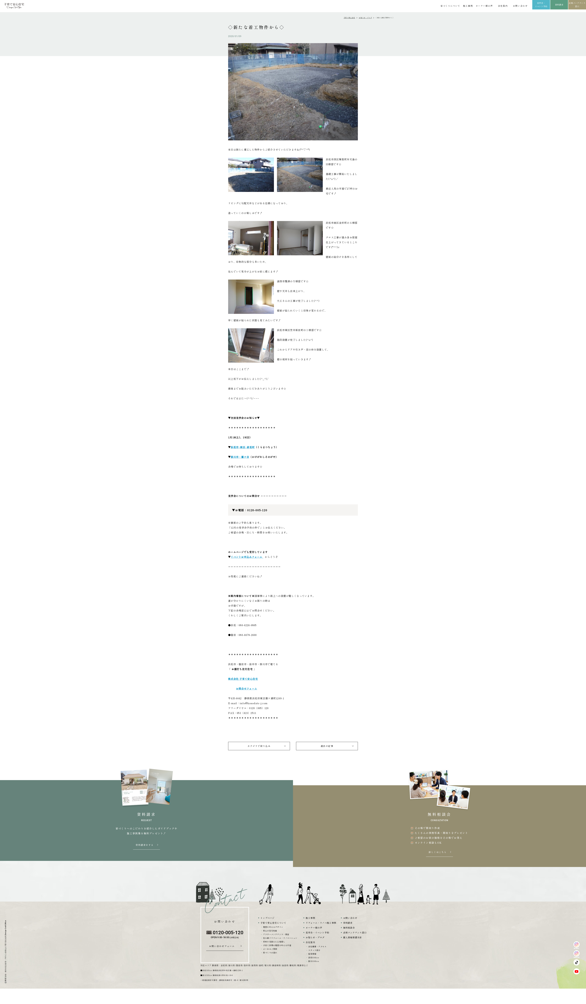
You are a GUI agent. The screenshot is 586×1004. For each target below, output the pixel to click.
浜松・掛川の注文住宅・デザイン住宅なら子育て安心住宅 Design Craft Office (5, 948)
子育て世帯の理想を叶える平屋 (277, 945)
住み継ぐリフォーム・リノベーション (280, 938)
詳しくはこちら (438, 852)
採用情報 (312, 953)
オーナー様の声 (484, 5)
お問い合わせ (520, 5)
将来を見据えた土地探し (274, 941)
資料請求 (559, 4)
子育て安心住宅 (349, 17)
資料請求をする (145, 845)
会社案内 (503, 5)
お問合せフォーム (246, 688)
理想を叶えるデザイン (273, 927)
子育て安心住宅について (273, 922)
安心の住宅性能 (270, 930)
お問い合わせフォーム (223, 946)
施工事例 (468, 5)
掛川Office (313, 961)
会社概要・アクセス (317, 946)
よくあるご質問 (270, 949)
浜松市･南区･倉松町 (243, 447)
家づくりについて (450, 5)
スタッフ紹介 (314, 950)
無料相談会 (349, 927)
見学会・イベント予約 (541, 5)
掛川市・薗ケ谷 (240, 457)
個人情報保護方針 (352, 937)
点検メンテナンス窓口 (577, 5)
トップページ (267, 917)
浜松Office (313, 957)
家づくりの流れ (270, 952)
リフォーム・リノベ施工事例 (321, 922)
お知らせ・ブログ (365, 17)
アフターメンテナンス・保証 (276, 934)
